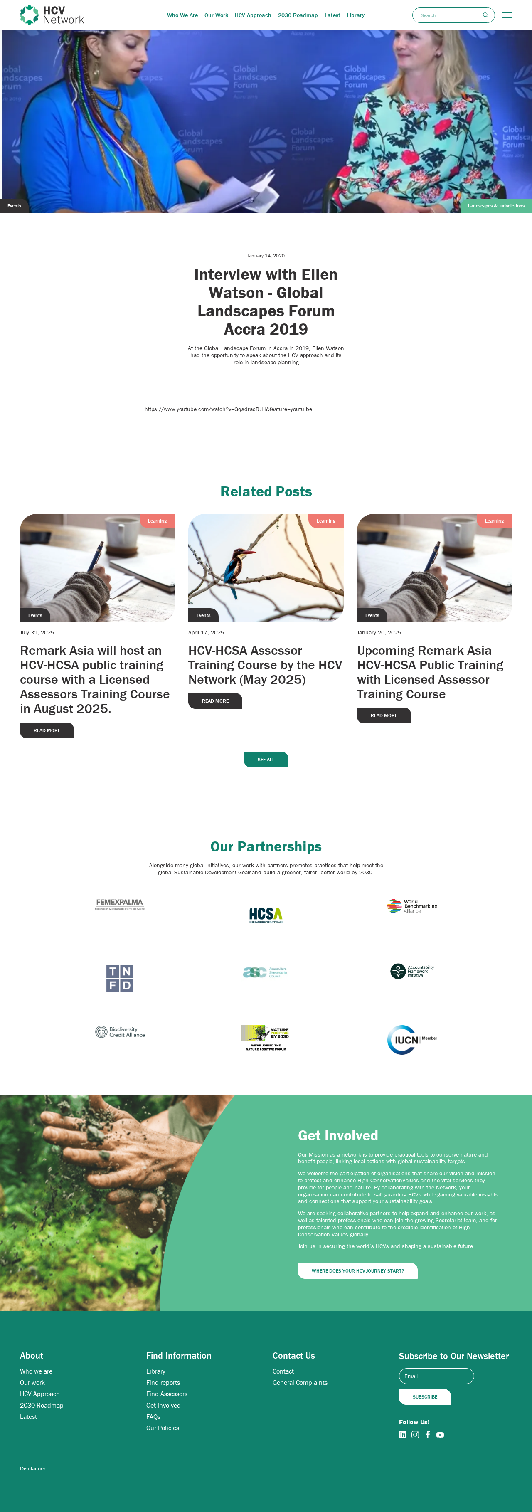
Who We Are (182, 15)
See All (266, 759)
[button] (507, 15)
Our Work (216, 15)
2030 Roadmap (298, 15)
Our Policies (162, 1428)
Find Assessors (166, 1394)
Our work (32, 1382)
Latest (332, 15)
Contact (283, 1371)
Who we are (36, 1371)
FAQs (153, 1417)
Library (356, 15)
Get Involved (163, 1405)
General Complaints (300, 1382)
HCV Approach (253, 15)
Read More (47, 730)
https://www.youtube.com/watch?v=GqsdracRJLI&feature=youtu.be (228, 409)
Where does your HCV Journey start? (358, 1271)
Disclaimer (33, 1468)
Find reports (163, 1382)
